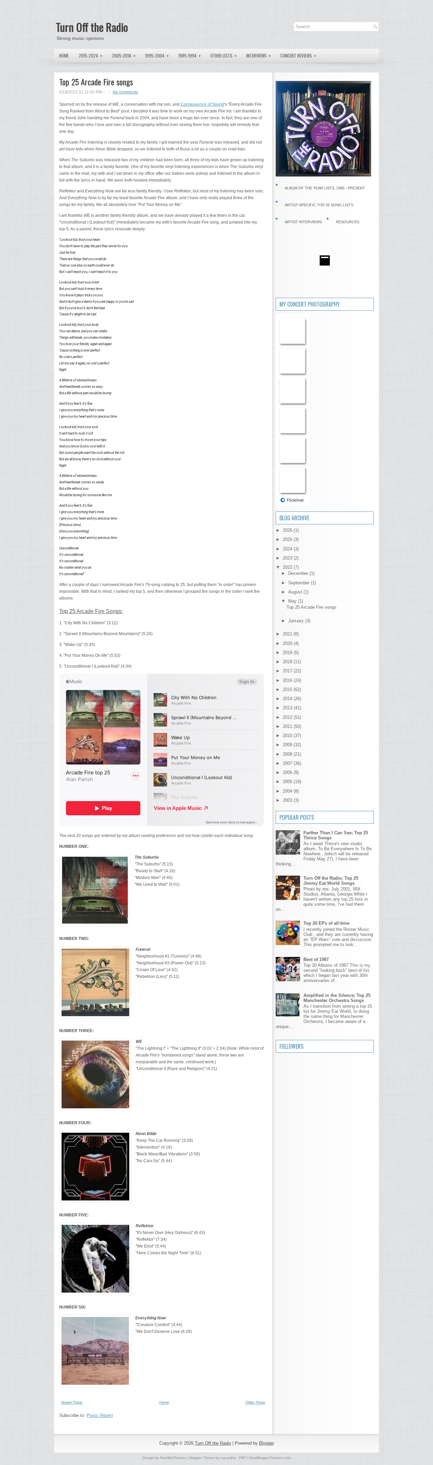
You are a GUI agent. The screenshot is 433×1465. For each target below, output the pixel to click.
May (293, 601)
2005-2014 (124, 55)
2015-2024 (90, 55)
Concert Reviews (298, 55)
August (295, 591)
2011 (288, 726)
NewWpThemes (173, 1458)
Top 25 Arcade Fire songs (96, 82)
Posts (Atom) (100, 1415)
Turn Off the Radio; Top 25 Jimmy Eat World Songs (330, 881)
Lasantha (228, 1458)
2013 (288, 707)
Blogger (266, 1443)
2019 (288, 652)
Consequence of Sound (202, 104)
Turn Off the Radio (92, 27)
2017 (288, 670)
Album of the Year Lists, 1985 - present (325, 188)
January (296, 620)
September (299, 582)
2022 (288, 567)
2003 (288, 800)
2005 (288, 781)
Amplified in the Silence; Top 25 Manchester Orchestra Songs (336, 998)
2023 (288, 558)
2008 (288, 754)
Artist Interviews (303, 222)
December (299, 573)
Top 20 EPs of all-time (326, 923)
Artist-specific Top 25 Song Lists (319, 205)
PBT (242, 1458)
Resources (347, 222)
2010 (288, 735)
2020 (288, 643)
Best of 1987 (316, 959)
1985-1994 (189, 55)
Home (64, 55)
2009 (288, 744)
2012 (288, 717)
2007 (288, 763)
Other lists (223, 55)
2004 (288, 791)
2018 (288, 661)
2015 (288, 689)
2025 (288, 539)
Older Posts (255, 1402)
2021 (288, 633)
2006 (288, 772)
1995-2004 (157, 55)
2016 (288, 680)
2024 (288, 548)
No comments (125, 92)
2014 (288, 698)
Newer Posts (72, 1402)
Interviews (258, 55)
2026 (288, 530)
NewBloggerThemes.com (270, 1458)
